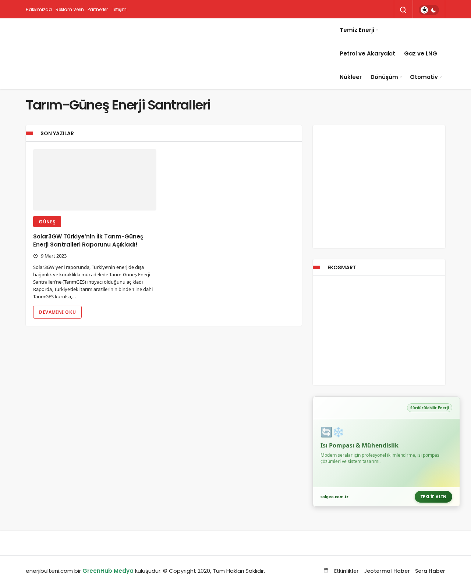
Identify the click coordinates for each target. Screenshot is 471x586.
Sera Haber (430, 571)
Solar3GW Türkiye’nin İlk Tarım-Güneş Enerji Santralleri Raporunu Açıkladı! (88, 240)
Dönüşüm (384, 77)
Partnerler (98, 9)
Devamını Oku (57, 312)
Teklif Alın (434, 496)
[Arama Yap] (403, 10)
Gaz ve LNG (420, 53)
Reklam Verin (70, 9)
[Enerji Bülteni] (180, 53)
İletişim (119, 9)
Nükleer (351, 77)
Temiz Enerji (357, 30)
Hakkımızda (39, 9)
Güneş (47, 222)
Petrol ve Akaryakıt (367, 53)
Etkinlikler (346, 571)
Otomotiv (424, 77)
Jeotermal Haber (387, 571)
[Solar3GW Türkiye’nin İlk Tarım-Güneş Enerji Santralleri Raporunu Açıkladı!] (94, 180)
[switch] (429, 10)
